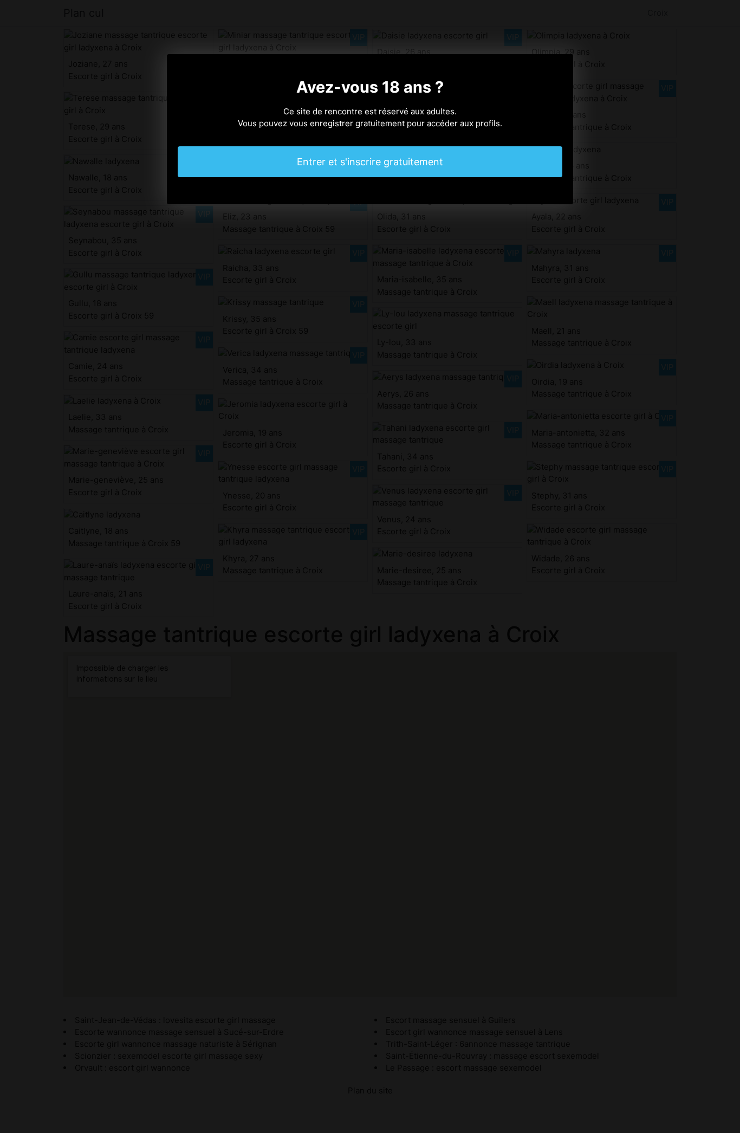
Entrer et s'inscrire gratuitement (370, 161)
